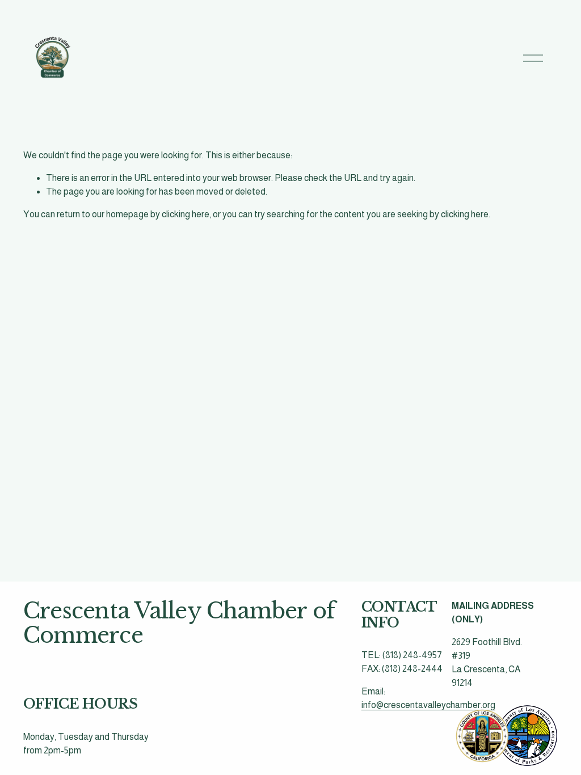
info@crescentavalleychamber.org (428, 705)
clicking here (185, 214)
